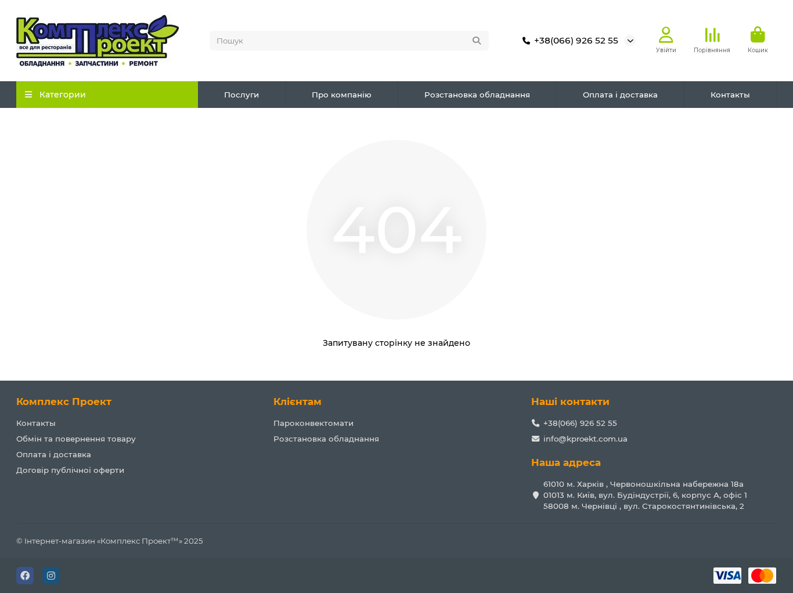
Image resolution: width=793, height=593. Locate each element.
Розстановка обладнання (477, 94)
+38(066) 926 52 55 (576, 40)
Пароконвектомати (313, 423)
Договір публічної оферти (70, 470)
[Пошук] (476, 40)
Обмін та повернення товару (76, 438)
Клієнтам (297, 401)
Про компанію (342, 94)
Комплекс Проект (63, 401)
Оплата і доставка (620, 94)
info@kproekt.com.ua (585, 438)
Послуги (241, 94)
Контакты (730, 94)
